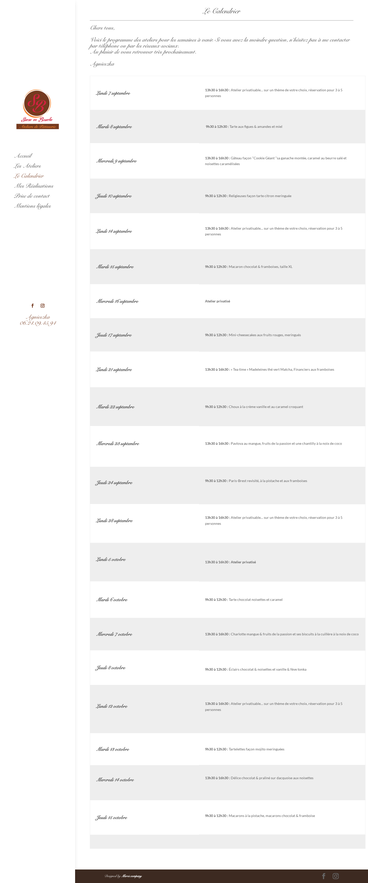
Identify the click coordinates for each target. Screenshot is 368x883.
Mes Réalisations (33, 186)
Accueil (22, 156)
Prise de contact (32, 196)
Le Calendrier (29, 176)
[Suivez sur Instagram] (43, 306)
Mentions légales (32, 206)
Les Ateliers (27, 166)
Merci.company (131, 876)
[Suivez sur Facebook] (33, 306)
